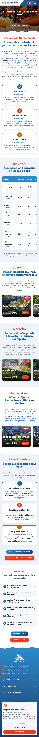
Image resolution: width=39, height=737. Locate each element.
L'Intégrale (8, 223)
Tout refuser (19, 723)
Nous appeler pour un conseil (19, 558)
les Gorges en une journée (16, 65)
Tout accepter (19, 732)
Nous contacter (19, 640)
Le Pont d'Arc (17, 56)
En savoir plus (30, 719)
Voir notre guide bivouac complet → (23, 421)
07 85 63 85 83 (22, 666)
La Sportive (8, 213)
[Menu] (35, 3)
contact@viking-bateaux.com (16, 670)
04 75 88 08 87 (10, 666)
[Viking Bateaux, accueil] (10, 3)
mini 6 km (26, 60)
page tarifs (31, 256)
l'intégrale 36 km (20, 63)
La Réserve (8, 205)
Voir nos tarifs (19, 634)
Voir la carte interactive (19, 552)
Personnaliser (19, 727)
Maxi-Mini (8, 196)
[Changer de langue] (30, 3)
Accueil (13, 25)
